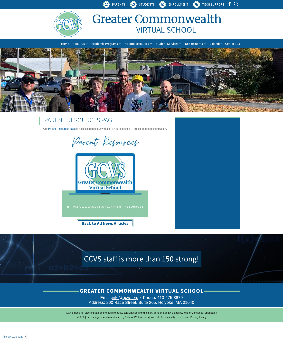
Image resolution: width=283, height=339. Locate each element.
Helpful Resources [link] (137, 44)
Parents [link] (118, 4)
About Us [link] (79, 44)
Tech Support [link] (213, 4)
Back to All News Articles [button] (105, 223)
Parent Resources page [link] (62, 128)
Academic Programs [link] (105, 44)
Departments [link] (194, 44)
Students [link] (146, 4)
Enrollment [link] (178, 4)
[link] (230, 4)
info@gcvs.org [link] (125, 297)
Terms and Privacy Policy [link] (192, 317)
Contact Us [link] (232, 44)
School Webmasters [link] (137, 317)
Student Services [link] (167, 44)
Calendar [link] (216, 44)
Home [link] (65, 44)
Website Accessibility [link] (163, 317)
